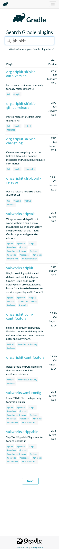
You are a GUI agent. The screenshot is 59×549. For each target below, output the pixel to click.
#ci (8, 94)
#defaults (11, 255)
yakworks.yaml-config (23, 392)
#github (27, 126)
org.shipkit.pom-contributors (19, 316)
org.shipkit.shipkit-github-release (21, 105)
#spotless (11, 247)
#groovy (21, 243)
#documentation (29, 258)
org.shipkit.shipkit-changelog (21, 141)
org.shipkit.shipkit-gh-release (23, 180)
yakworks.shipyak (20, 213)
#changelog (29, 169)
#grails (10, 243)
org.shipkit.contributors (25, 357)
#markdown (12, 258)
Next (30, 481)
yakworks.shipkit (19, 268)
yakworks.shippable (22, 431)
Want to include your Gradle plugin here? (31, 49)
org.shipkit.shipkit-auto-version (21, 73)
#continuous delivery (16, 251)
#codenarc (24, 255)
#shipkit (17, 94)
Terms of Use (22, 547)
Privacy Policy (37, 547)
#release (11, 129)
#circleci (23, 247)
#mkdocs (37, 255)
